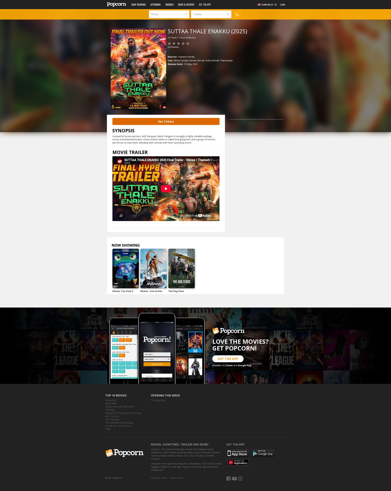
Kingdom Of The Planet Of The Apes (123, 413)
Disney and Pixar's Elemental (119, 406)
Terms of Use (176, 477)
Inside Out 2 (111, 400)
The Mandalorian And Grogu (119, 422)
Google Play (244, 365)
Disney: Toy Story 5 (122, 291)
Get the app (205, 4)
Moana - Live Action (151, 291)
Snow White (111, 403)
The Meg (109, 409)
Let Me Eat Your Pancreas (118, 425)
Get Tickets (166, 121)
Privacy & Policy (159, 477)
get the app (228, 359)
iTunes (229, 365)
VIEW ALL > (146, 246)
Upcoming (155, 4)
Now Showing (139, 4)
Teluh (108, 429)
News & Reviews (186, 4)
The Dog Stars (176, 291)
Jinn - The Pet (112, 416)
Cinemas (169, 4)
